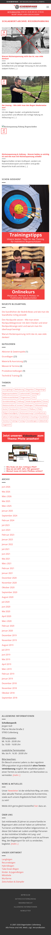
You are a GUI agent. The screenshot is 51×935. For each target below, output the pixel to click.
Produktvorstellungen (12, 371)
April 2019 (6, 664)
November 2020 (9, 582)
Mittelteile (6, 875)
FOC (34, 397)
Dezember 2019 (9, 635)
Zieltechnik (43, 421)
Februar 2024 (8, 520)
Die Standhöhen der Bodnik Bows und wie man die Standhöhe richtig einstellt (25, 313)
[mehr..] (16, 775)
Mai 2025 (6, 501)
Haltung (21, 401)
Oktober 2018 (8, 693)
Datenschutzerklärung (25, 899)
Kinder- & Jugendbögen (13, 872)
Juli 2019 (6, 649)
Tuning (21, 421)
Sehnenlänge (14, 417)
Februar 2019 (8, 673)
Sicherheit (25, 417)
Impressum (25, 895)
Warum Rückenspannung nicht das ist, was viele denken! (22, 57)
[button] (47, 7)
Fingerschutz (25, 397)
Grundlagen (7, 356)
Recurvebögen (8, 862)
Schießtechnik (40, 413)
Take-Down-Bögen (10, 869)
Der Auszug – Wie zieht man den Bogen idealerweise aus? (24, 106)
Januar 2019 (7, 678)
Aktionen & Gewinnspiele (13, 351)
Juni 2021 (6, 554)
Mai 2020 (6, 611)
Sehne (5, 417)
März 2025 (7, 506)
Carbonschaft (25, 393)
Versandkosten (39, 927)
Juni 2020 (6, 606)
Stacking (34, 417)
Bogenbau (30, 389)
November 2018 (9, 688)
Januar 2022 (7, 544)
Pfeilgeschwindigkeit (10, 413)
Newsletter (13, 790)
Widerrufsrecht (26, 903)
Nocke (5, 409)
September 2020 (9, 592)
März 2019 (7, 669)
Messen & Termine (10, 366)
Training (14, 421)
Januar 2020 (7, 630)
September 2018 (9, 697)
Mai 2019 (6, 659)
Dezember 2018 (9, 683)
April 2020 (6, 616)
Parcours (23, 409)
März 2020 (7, 621)
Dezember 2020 (9, 578)
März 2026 (7, 496)
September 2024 (9, 515)
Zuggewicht (7, 425)
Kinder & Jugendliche (33, 401)
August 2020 (7, 597)
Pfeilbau (32, 409)
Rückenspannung (26, 413)
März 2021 (7, 563)
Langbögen (7, 859)
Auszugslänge (8, 389)
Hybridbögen (8, 865)
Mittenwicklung (41, 405)
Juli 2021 (6, 549)
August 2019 (7, 645)
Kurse (45, 401)
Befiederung (19, 389)
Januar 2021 (7, 573)
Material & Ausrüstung (12, 361)
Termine (6, 421)
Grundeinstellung (9, 401)
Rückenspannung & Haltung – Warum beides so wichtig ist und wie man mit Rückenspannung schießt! (25, 155)
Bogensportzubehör (10, 393)
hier (36, 806)
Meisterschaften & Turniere (13, 405)
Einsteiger (35, 393)
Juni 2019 (6, 654)
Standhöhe (44, 417)
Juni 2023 (6, 530)
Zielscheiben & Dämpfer (13, 881)
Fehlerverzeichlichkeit (10, 397)
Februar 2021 (8, 568)
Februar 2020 (8, 625)
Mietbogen (29, 405)
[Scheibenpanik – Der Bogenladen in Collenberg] (25, 7)
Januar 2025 (7, 510)
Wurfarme (6, 878)
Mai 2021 (6, 558)
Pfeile (39, 409)
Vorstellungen (32, 421)
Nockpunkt (14, 409)
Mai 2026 (6, 491)
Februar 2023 (8, 534)
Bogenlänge (40, 389)
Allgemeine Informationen (25, 907)
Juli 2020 (6, 601)
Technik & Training (10, 375)
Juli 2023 (6, 525)
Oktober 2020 (8, 587)
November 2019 (9, 640)
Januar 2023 (7, 539)
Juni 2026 (6, 486)
